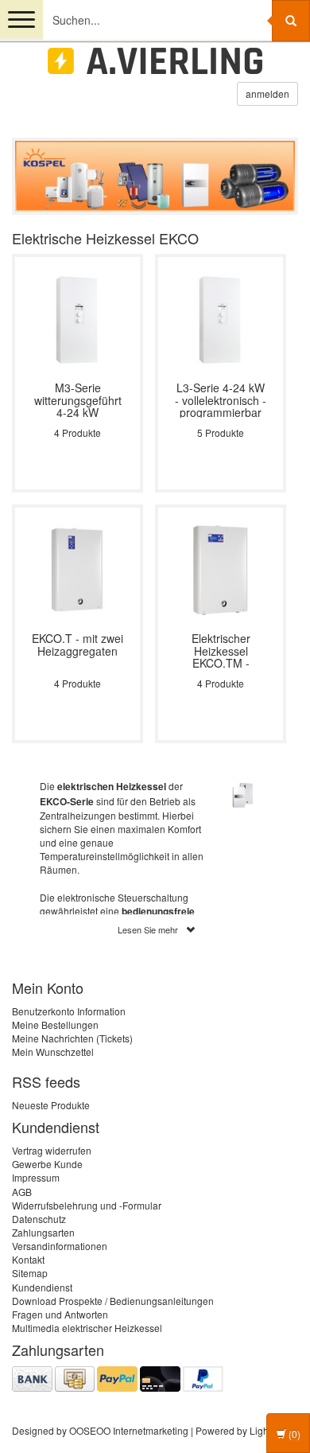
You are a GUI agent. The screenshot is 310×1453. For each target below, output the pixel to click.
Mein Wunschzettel (53, 1051)
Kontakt (28, 1259)
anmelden (267, 93)
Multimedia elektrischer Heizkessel (87, 1327)
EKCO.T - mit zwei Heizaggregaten (77, 645)
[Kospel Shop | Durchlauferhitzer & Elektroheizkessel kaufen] (155, 61)
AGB (22, 1191)
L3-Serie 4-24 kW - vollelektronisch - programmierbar (220, 400)
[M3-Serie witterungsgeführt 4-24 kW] (77, 318)
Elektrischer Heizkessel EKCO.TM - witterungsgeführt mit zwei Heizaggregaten (221, 650)
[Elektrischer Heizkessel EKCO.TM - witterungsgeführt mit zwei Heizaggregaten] (220, 568)
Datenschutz (39, 1218)
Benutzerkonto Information (69, 1011)
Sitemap (30, 1273)
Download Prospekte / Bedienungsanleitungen (113, 1300)
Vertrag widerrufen (51, 1150)
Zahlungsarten (43, 1232)
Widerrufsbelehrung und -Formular (86, 1205)
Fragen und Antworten (60, 1314)
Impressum (36, 1177)
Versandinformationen (59, 1245)
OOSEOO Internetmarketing (128, 1430)
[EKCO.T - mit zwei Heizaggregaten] (77, 568)
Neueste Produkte (51, 1105)
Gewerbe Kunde (47, 1164)
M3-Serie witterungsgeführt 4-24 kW (78, 400)
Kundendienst (42, 1287)
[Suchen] (291, 20)
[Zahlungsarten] (117, 1377)
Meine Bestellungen (55, 1024)
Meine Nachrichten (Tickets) (72, 1038)
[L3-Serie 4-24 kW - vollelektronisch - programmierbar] (220, 318)
